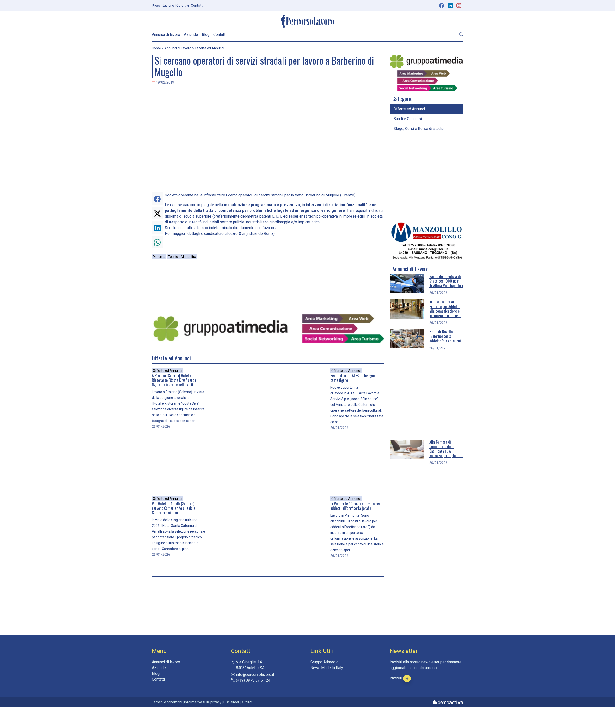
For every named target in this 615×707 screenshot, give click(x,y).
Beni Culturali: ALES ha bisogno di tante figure (354, 378)
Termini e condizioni (167, 702)
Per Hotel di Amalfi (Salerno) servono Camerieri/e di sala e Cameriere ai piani (173, 508)
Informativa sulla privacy (202, 702)
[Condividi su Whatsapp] (157, 242)
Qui (242, 233)
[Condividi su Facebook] (157, 198)
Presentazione (163, 5)
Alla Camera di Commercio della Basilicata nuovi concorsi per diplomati (446, 449)
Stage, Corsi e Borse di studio (419, 128)
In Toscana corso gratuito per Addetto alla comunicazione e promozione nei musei (445, 308)
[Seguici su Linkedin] (451, 5)
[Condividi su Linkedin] (157, 227)
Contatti (197, 5)
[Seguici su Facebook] (441, 5)
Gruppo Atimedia (324, 662)
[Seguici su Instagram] (459, 5)
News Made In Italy (326, 667)
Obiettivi (182, 5)
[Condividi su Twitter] (157, 213)
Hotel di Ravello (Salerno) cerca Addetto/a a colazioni (445, 336)
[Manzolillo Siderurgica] (426, 240)
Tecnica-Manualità (182, 257)
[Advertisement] (268, 286)
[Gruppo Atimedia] (268, 328)
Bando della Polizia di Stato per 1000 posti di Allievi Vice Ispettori (446, 281)
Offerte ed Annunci (167, 370)
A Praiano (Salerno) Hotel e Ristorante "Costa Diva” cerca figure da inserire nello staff (174, 380)
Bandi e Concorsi (408, 118)
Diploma (159, 257)
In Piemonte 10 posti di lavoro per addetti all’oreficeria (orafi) (355, 506)
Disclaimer (231, 702)
